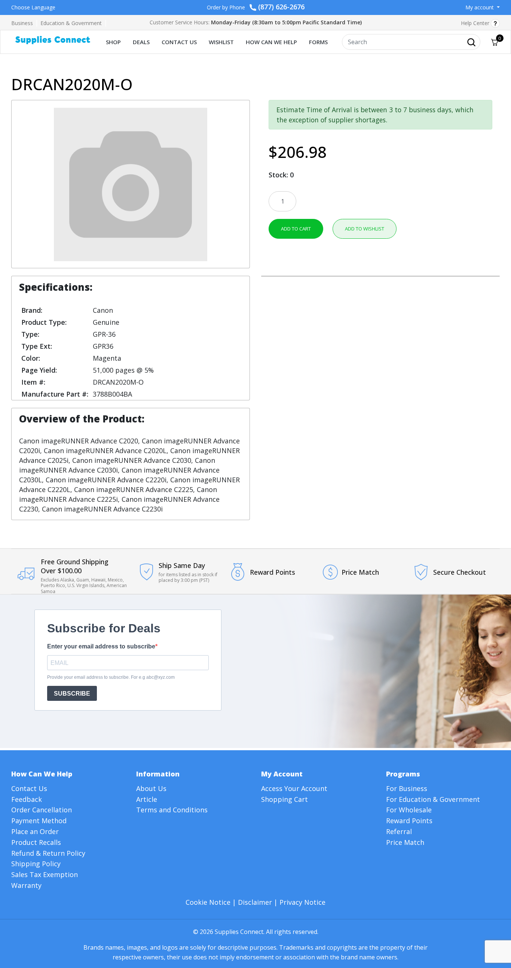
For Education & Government (433, 799)
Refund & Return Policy (48, 853)
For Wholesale (409, 809)
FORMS (318, 42)
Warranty (26, 885)
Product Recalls (36, 842)
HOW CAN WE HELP (271, 42)
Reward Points (409, 820)
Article (146, 799)
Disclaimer (255, 902)
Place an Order (35, 831)
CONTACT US (179, 42)
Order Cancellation (41, 809)
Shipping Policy (36, 863)
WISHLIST (221, 42)
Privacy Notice (302, 902)
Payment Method (39, 820)
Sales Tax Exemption (44, 874)
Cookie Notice (208, 902)
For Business (406, 788)
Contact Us (29, 788)
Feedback (26, 799)
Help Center (476, 23)
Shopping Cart (284, 799)
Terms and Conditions (172, 809)
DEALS (141, 42)
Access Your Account (294, 788)
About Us (151, 788)
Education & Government (71, 23)
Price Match (405, 842)
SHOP (113, 42)
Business (22, 23)
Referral (399, 831)
